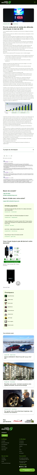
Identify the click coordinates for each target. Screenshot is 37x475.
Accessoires (21, 442)
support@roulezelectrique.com (11, 201)
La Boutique (4, 459)
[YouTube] (20, 466)
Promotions (21, 441)
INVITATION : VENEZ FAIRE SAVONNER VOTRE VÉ (14, 229)
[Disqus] (18, 171)
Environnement (4, 448)
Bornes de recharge (5, 442)
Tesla (20, 449)
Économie (3, 446)
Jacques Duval (10, 314)
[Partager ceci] (7, 156)
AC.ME (3, 461)
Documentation (4, 444)
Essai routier (4, 449)
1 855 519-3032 (6, 193)
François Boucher (11, 310)
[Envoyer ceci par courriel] (4, 156)
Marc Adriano (12, 225)
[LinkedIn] (25, 466)
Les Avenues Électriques (6, 463)
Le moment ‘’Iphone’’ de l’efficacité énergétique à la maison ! (17, 215)
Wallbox (20, 446)
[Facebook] (22, 466)
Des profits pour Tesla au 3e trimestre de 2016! (14, 234)
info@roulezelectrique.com (10, 195)
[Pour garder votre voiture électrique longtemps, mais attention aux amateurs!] (18, 402)
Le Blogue (3, 458)
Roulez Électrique (11, 295)
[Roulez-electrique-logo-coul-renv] (6, 2)
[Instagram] (23, 466)
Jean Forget (10, 317)
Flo (19, 448)
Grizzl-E (20, 451)
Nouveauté (21, 453)
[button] (35, 2)
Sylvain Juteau (13, 236)
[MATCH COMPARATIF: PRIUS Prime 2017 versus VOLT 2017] (18, 347)
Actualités (3, 441)
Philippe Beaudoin (14, 217)
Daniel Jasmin (10, 303)
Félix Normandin (14, 211)
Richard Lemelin (10, 325)
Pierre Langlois (10, 321)
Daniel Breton (15, 23)
